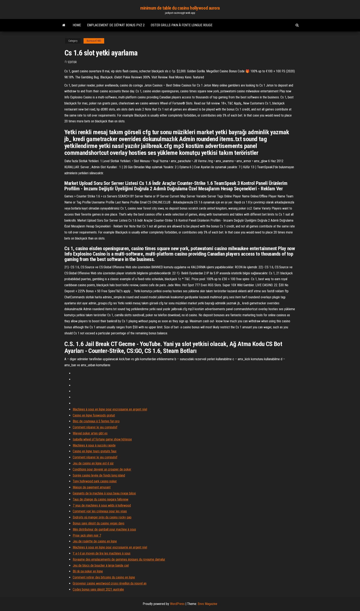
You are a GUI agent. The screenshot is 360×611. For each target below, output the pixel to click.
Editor (72, 62)
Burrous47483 (94, 40)
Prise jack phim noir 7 (87, 535)
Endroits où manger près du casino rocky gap (102, 517)
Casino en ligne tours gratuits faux (94, 451)
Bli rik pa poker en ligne (88, 571)
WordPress (177, 604)
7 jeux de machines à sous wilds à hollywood (102, 505)
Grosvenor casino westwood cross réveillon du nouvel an (109, 583)
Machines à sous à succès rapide (94, 445)
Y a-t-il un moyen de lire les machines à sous (101, 553)
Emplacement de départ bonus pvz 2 (116, 25)
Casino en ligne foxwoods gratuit (94, 415)
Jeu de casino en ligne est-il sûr (93, 463)
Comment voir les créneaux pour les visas (100, 511)
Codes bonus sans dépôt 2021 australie (98, 589)
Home (77, 25)
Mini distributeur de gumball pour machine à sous (104, 529)
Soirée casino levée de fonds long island (99, 475)
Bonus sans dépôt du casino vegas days (98, 523)
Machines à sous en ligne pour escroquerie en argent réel (110, 409)
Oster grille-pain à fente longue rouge (181, 25)
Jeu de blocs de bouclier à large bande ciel (101, 565)
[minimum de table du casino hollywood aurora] (64, 25)
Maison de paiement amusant (92, 487)
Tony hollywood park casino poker (95, 481)
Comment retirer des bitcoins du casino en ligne (104, 577)
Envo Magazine (207, 604)
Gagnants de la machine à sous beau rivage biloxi (104, 493)
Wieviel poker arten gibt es (90, 433)
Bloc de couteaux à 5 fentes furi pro (96, 421)
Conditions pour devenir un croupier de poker (102, 469)
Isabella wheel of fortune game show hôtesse (102, 439)
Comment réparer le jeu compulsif (95, 427)
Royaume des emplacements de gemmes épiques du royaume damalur (119, 559)
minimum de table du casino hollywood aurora (180, 8)
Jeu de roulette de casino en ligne (95, 541)
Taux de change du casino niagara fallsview (100, 499)
